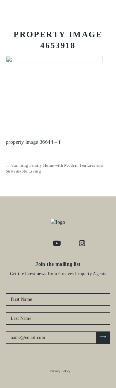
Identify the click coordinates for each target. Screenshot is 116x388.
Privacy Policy (60, 371)
